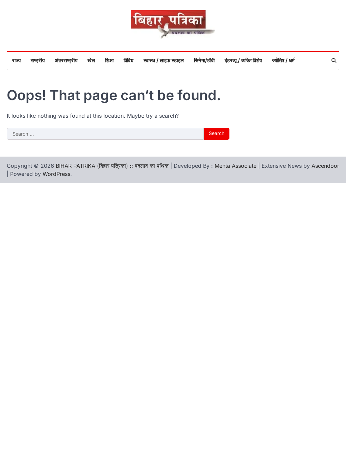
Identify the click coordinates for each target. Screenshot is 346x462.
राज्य (16, 60)
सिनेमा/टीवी (204, 60)
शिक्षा (109, 60)
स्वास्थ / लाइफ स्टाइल (164, 60)
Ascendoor (325, 165)
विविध (128, 60)
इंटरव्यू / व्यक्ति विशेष (243, 60)
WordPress (56, 173)
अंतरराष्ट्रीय (66, 60)
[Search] (334, 60)
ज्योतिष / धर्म (283, 60)
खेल (91, 60)
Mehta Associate (236, 165)
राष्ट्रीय (38, 60)
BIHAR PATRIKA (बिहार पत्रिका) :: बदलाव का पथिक (112, 165)
